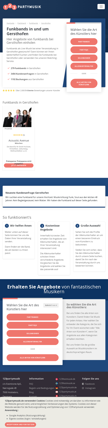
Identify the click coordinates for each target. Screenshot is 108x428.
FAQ (31, 383)
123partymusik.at (67, 391)
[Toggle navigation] (101, 6)
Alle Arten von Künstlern (84, 83)
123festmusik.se (67, 383)
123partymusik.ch (68, 395)
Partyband (22, 23)
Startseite (10, 23)
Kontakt (33, 396)
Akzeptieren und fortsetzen (20, 424)
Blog (31, 392)
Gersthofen (46, 23)
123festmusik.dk (67, 379)
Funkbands (33, 23)
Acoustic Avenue (19, 140)
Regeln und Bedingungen (41, 388)
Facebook (90, 383)
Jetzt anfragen (18, 165)
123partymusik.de (68, 387)
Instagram (90, 388)
